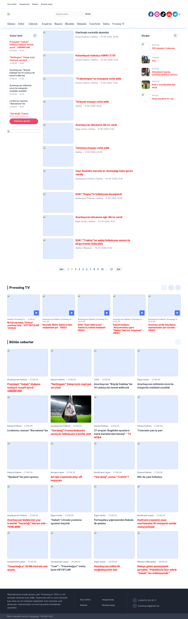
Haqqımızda (24, 4)
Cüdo (96, 379)
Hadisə (106, 24)
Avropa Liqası (57, 472)
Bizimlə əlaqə (46, 4)
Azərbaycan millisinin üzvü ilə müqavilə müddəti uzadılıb (20, 88)
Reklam (35, 4)
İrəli (118, 269)
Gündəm (11, 24)
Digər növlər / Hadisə (85, 129)
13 (111, 269)
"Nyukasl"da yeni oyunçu (22, 476)
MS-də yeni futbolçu (149, 476)
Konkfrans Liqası (102, 472)
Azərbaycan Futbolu (17, 379)
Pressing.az (34, 616)
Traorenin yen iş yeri (150, 430)
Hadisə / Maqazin (83, 248)
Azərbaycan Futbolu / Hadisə (89, 178)
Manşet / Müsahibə (146, 562)
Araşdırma (47, 24)
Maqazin (58, 24)
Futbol (21, 24)
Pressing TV (118, 24)
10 (102, 269)
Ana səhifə (12, 4)
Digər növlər (143, 379)
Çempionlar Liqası (16, 562)
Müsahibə (69, 24)
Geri (61, 269)
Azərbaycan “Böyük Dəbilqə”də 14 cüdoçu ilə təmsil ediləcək (22, 73)
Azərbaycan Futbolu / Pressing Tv (57, 319)
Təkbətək (33, 24)
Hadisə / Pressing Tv (16, 319)
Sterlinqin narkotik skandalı (92, 32)
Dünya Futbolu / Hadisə (86, 37)
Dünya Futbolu (58, 379)
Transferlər (94, 24)
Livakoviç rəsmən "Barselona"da (18, 102)
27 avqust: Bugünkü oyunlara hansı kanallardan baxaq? (112, 434)
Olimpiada (81, 24)
